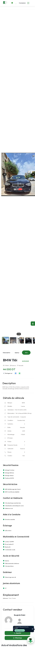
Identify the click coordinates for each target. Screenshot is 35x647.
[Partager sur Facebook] (15, 373)
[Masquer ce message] (33, 629)
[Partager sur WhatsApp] (19, 373)
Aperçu (17, 352)
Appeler (18, 633)
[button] (31, 640)
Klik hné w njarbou (19, 630)
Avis (26, 352)
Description (6, 352)
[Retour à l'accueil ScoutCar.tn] (5, 2)
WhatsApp (18, 638)
